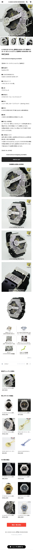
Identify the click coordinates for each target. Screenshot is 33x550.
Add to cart (16, 159)
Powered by (14, 534)
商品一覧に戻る (16, 525)
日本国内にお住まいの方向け (16, 164)
